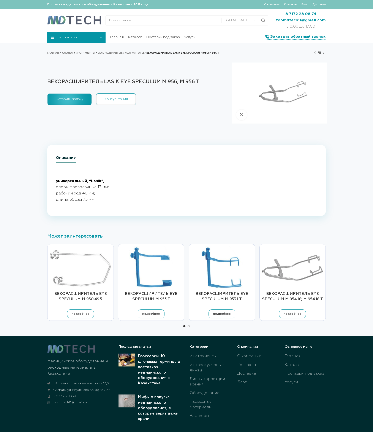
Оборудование (204, 393)
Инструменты (85, 53)
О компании (249, 356)
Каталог (67, 53)
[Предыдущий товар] (315, 53)
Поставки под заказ (304, 374)
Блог (242, 382)
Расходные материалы (201, 404)
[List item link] (79, 396)
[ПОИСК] (263, 20)
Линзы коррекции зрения (207, 381)
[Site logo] (74, 20)
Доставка (246, 374)
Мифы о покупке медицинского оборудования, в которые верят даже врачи (158, 408)
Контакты (246, 365)
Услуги (291, 382)
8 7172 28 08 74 (300, 14)
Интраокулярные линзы (207, 367)
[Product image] (151, 268)
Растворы (199, 416)
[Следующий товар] (323, 53)
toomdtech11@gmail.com (301, 20)
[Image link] (71, 349)
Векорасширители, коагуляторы (121, 53)
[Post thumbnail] (127, 371)
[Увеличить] (241, 115)
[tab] (66, 158)
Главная (53, 53)
